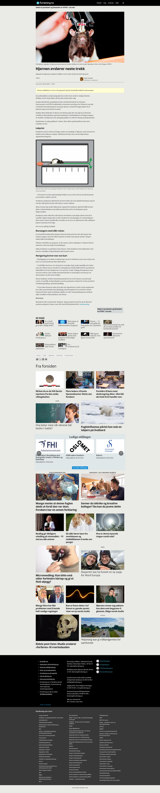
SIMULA (101, 726)
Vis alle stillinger (80, 468)
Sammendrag (84, 304)
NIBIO (40, 775)
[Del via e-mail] (46, 359)
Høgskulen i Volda (44, 752)
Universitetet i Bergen (105, 759)
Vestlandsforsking (104, 773)
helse (39, 355)
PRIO (100, 717)
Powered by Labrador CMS (80, 787)
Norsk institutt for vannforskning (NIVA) (80, 776)
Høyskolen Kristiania (44, 756)
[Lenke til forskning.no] (64, 2)
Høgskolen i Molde (44, 747)
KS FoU (41, 761)
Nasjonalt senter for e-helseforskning (79, 737)
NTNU (70, 726)
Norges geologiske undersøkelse (78, 760)
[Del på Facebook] (37, 359)
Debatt (99, 3)
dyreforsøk (68, 355)
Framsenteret (42, 737)
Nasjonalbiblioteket (74, 728)
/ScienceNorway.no (106, 672)
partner (59, 355)
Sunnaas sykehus (104, 745)
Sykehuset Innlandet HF (105, 747)
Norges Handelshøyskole (76, 755)
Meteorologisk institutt (45, 770)
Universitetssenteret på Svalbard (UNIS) (110, 770)
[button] (39, 453)
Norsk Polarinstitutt (74, 765)
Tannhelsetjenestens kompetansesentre (110, 749)
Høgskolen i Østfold (44, 749)
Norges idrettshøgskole (75, 762)
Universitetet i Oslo (104, 763)
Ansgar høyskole (43, 715)
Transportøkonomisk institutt (107, 752)
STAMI (101, 737)
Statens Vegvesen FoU (105, 740)
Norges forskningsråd (75, 758)
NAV (40, 772)
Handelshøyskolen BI (44, 742)
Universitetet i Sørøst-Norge (106, 768)
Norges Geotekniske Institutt (77, 753)
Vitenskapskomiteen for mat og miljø (109, 780)
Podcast (111, 3)
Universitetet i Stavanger (106, 766)
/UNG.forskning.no (106, 668)
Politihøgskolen (103, 715)
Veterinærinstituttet (104, 775)
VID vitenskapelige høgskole (107, 778)
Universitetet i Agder (104, 756)
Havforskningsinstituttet (45, 745)
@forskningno (105, 661)
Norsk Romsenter (74, 769)
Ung (104, 3)
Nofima (71, 746)
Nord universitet (73, 748)
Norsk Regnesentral (74, 767)
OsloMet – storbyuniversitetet (77, 779)
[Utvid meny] (123, 3)
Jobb (117, 3)
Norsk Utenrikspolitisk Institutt (77, 772)
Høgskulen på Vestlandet (45, 754)
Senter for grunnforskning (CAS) (108, 731)
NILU (40, 781)
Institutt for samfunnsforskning (47, 759)
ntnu (44, 355)
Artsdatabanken (43, 720)
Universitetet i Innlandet (105, 761)
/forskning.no (104, 664)
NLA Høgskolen (73, 715)
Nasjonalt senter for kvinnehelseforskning (80, 739)
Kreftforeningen (43, 763)
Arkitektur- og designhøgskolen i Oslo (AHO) (51, 717)
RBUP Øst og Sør (103, 720)
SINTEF (101, 729)
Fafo (40, 729)
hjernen (51, 355)
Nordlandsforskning (74, 751)
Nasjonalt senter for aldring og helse (79, 735)
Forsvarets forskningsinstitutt (47, 735)
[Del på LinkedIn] (43, 359)
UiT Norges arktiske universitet (107, 754)
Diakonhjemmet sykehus (45, 722)
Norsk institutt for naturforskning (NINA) (80, 774)
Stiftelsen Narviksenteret (106, 742)
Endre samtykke (45, 705)
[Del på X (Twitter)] (40, 359)
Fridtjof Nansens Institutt (45, 740)
